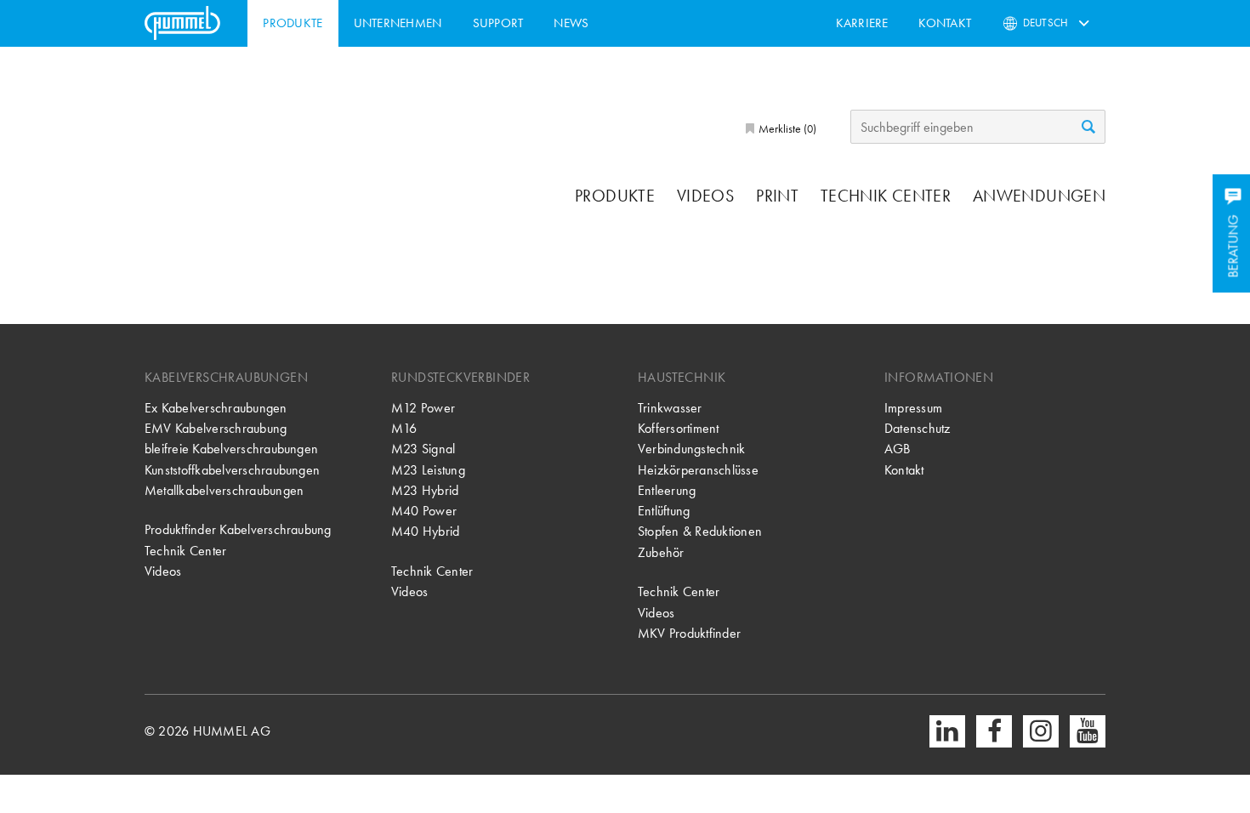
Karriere (862, 22)
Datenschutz (917, 428)
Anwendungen (1039, 196)
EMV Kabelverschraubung (216, 428)
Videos (705, 196)
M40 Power (424, 511)
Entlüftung (664, 511)
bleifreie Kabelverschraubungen (231, 449)
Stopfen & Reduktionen (700, 531)
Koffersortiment (678, 428)
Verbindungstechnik (691, 449)
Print (777, 196)
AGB (897, 449)
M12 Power (423, 408)
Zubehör (661, 552)
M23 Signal (423, 449)
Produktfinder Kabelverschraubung (238, 529)
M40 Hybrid (425, 531)
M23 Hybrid (424, 490)
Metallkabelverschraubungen (224, 490)
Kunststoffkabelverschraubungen (232, 470)
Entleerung (667, 490)
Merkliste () (786, 128)
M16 (404, 428)
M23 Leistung (428, 470)
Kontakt (944, 22)
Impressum (913, 408)
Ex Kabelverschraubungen (216, 408)
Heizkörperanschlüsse (698, 470)
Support (498, 22)
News (571, 22)
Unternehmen (398, 22)
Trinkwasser (670, 408)
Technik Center (886, 196)
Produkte (292, 22)
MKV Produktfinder (689, 633)
